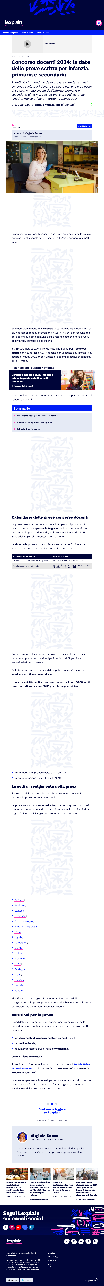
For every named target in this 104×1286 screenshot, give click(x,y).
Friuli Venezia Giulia (25, 926)
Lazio (17, 931)
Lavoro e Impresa (10, 33)
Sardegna (19, 969)
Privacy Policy (53, 1257)
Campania (20, 915)
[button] (5, 1227)
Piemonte (19, 958)
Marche (18, 947)
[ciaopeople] (91, 1280)
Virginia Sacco (44, 1135)
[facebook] (88, 1241)
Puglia (17, 963)
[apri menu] (98, 23)
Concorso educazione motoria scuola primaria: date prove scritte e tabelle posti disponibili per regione (40, 1188)
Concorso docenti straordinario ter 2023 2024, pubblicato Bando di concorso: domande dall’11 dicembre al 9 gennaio (87, 1188)
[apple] (12, 1280)
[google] (26, 1280)
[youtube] (81, 1241)
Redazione (51, 1253)
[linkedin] (95, 1241)
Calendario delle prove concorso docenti (37, 416)
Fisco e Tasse (27, 33)
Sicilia (17, 974)
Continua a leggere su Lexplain (52, 1110)
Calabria (19, 910)
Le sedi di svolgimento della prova (35, 422)
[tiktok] (67, 1241)
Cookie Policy (52, 1261)
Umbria (18, 985)
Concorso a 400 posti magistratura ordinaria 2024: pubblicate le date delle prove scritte (16, 1187)
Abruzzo (19, 899)
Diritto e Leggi (43, 33)
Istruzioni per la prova (28, 429)
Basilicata (19, 905)
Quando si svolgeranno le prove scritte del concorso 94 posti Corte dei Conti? (63, 1187)
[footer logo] (23, 1241)
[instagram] (74, 1241)
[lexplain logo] (14, 23)
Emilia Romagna (23, 921)
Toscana (19, 979)
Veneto (18, 990)
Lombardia (20, 942)
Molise (18, 953)
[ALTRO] (20, 1156)
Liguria (18, 937)
